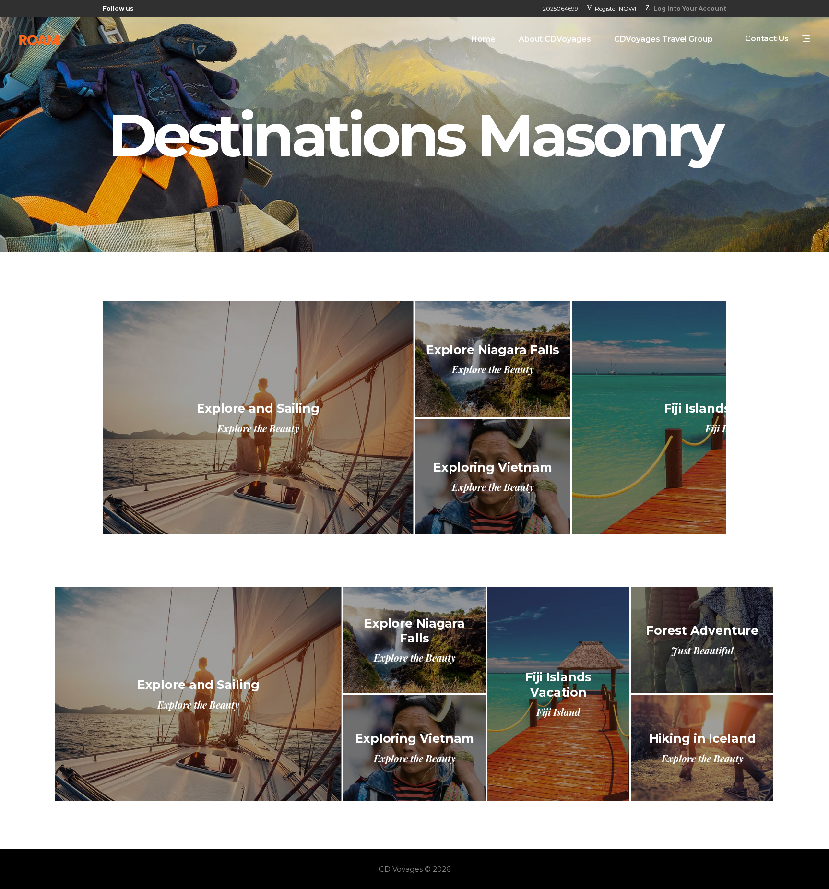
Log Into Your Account (689, 8)
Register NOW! (615, 8)
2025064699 (560, 8)
